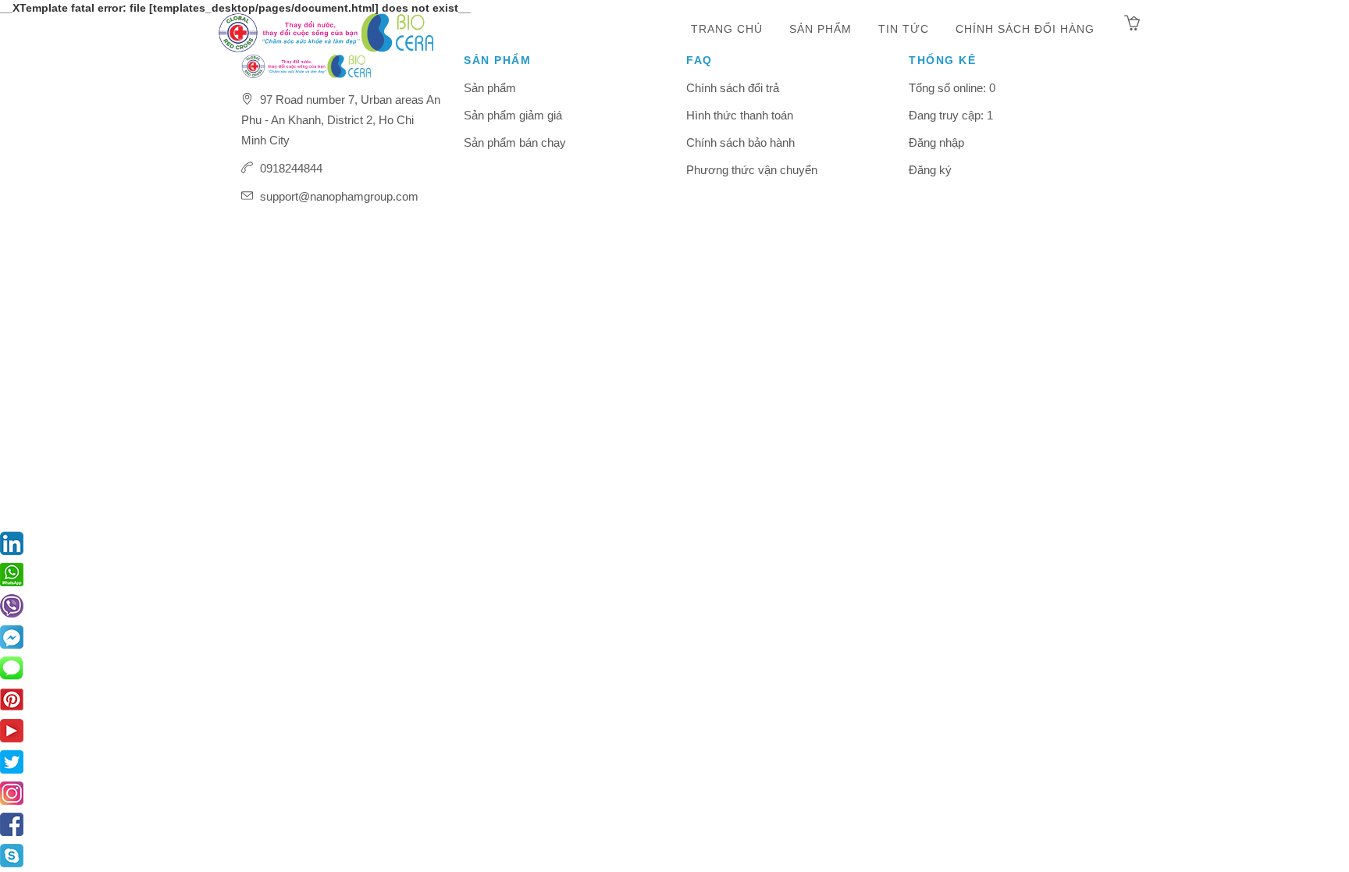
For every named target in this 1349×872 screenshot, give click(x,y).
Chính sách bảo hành (740, 142)
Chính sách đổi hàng (1025, 29)
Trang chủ (727, 29)
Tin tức (903, 29)
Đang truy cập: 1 (951, 115)
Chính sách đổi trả (732, 87)
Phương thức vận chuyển (751, 169)
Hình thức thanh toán (739, 115)
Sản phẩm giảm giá (513, 115)
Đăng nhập (936, 142)
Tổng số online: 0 (952, 87)
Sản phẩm (820, 29)
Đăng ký (930, 169)
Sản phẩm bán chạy (515, 142)
